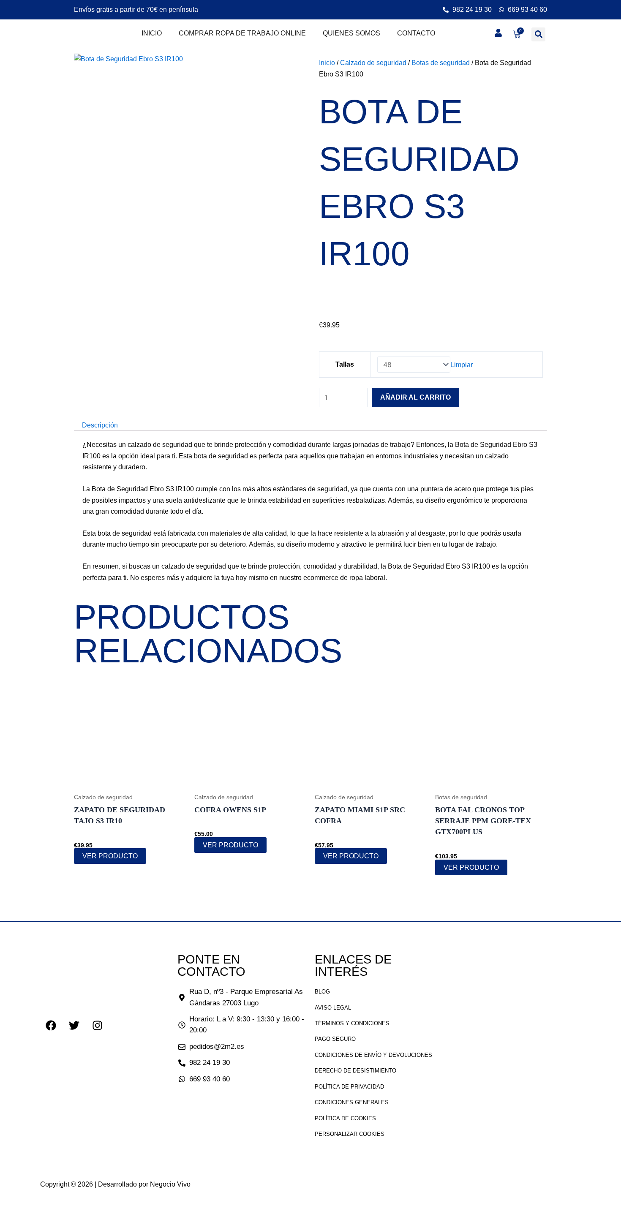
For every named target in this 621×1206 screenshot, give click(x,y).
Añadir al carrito (415, 397)
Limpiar (461, 364)
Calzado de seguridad (373, 62)
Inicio (152, 33)
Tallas (344, 364)
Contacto (416, 33)
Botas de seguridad (440, 62)
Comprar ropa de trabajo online (242, 33)
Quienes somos (351, 33)
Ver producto (110, 856)
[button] (538, 34)
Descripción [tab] (100, 425)
